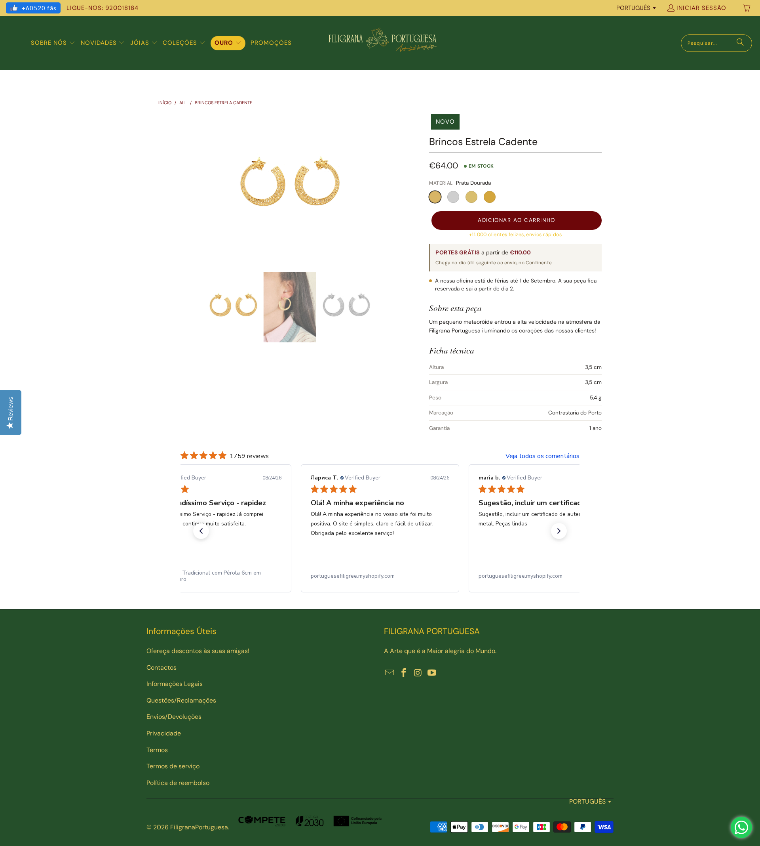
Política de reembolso (177, 783)
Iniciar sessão (701, 8)
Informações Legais (174, 684)
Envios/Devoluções (173, 716)
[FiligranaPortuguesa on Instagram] (418, 673)
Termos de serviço (173, 766)
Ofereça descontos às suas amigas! (197, 651)
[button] (53, 43)
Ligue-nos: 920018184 (102, 8)
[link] (212, 576)
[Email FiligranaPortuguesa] (390, 673)
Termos (157, 750)
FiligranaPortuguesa (199, 827)
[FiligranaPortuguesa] (382, 43)
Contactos (161, 667)
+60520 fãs (39, 7)
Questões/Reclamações (181, 700)
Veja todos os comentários (542, 456)
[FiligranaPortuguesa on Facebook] (404, 673)
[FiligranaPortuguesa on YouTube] (432, 673)
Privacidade (163, 733)
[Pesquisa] (740, 43)
